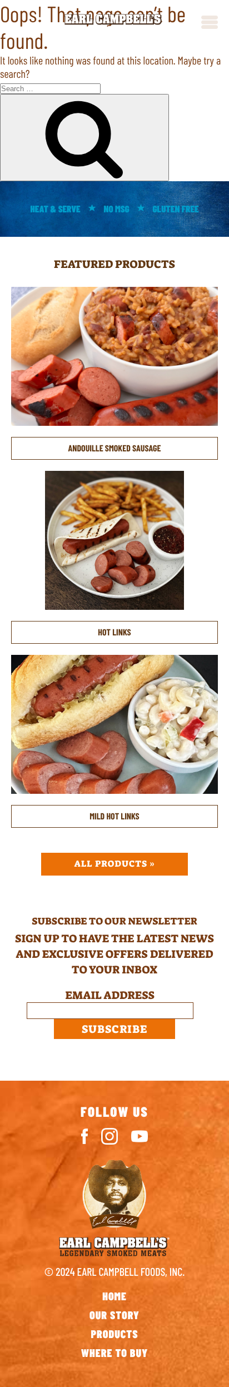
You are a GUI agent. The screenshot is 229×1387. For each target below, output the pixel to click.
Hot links (114, 632)
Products (114, 1333)
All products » (114, 864)
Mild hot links (114, 816)
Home (114, 1296)
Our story (114, 1314)
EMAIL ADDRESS (115, 995)
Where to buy (114, 1352)
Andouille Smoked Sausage (114, 448)
